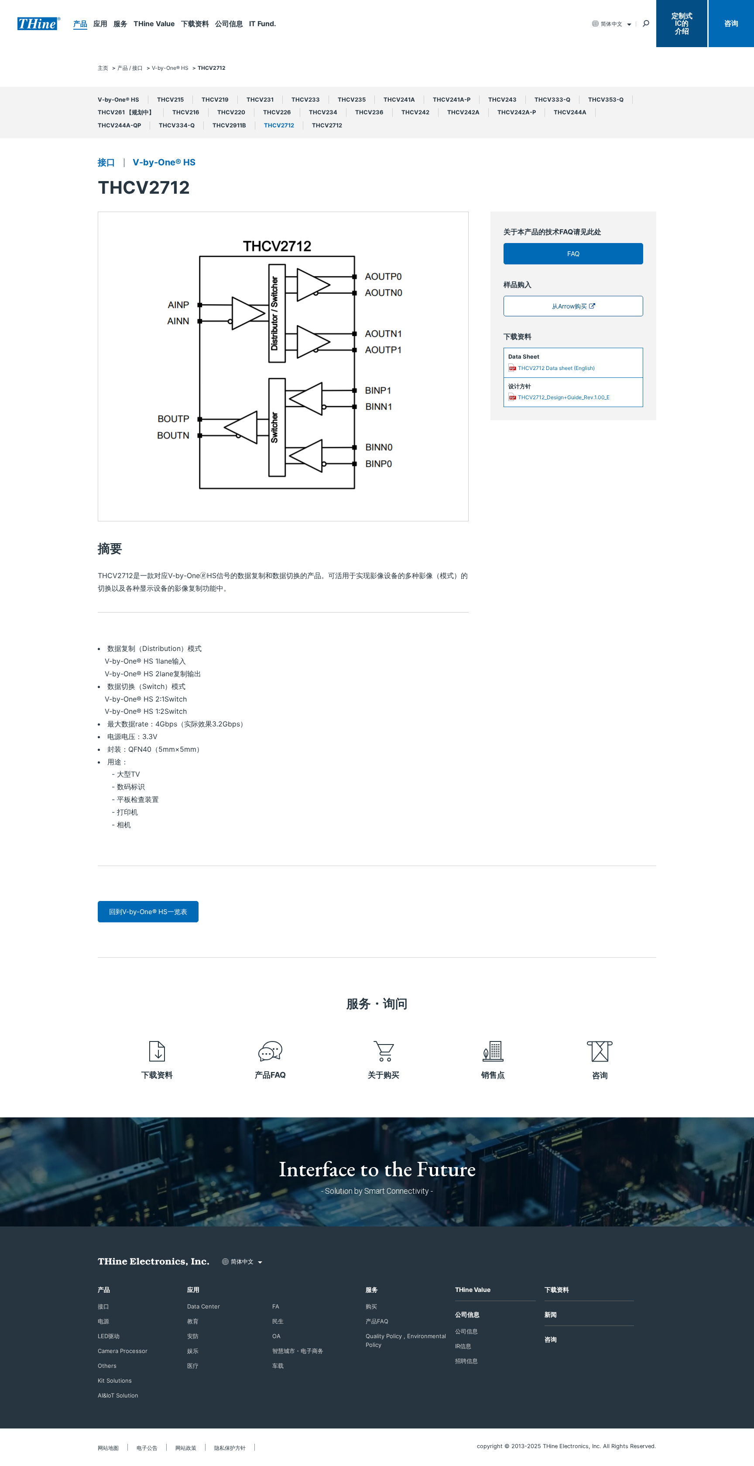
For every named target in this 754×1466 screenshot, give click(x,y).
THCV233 (305, 99)
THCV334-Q (177, 125)
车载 (278, 1365)
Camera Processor (122, 1350)
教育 (193, 1321)
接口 (106, 162)
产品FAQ (270, 1074)
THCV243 (502, 99)
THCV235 (352, 99)
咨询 (731, 23)
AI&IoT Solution (118, 1395)
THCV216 (185, 112)
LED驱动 (109, 1335)
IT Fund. (262, 23)
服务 (120, 23)
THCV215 (170, 99)
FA (275, 1306)
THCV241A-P (451, 99)
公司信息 (229, 23)
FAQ (573, 254)
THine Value (154, 23)
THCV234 (323, 112)
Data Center (203, 1306)
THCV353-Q (606, 99)
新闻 (551, 1314)
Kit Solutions (115, 1380)
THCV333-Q (552, 99)
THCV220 (231, 112)
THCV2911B (229, 125)
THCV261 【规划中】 (126, 112)
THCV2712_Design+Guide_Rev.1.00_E (564, 397)
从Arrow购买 (569, 306)
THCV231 (260, 99)
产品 (80, 23)
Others (107, 1365)
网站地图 (108, 1448)
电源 (103, 1321)
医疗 (193, 1365)
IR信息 (463, 1346)
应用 (100, 23)
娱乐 (193, 1350)
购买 (371, 1306)
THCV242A (463, 112)
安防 (193, 1335)
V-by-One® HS (118, 99)
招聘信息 (466, 1360)
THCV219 (215, 99)
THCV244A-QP (119, 125)
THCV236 (369, 112)
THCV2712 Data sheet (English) (556, 368)
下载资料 (195, 23)
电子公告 (147, 1448)
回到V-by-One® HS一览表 (148, 912)
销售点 (493, 1074)
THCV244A (570, 112)
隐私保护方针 (230, 1448)
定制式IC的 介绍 (682, 23)
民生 (278, 1321)
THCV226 (277, 112)
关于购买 (383, 1074)
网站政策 (185, 1448)
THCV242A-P (516, 112)
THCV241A (399, 99)
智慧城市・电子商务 (297, 1350)
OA (276, 1335)
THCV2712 (279, 125)
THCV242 (415, 112)
